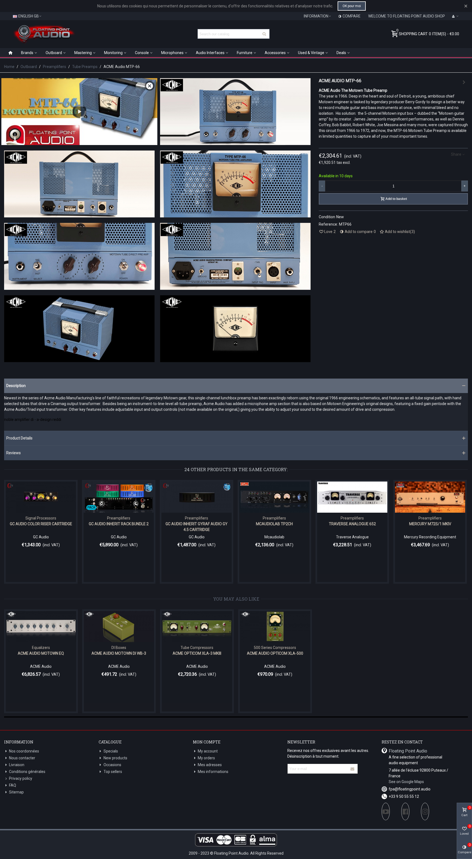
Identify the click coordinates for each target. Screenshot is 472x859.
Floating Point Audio (408, 751)
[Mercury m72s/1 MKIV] (430, 497)
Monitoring (113, 53)
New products (115, 758)
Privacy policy (20, 778)
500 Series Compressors (275, 647)
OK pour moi (352, 6)
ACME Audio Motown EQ (41, 653)
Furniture (244, 53)
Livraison (16, 765)
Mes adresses (210, 765)
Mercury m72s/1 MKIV (430, 524)
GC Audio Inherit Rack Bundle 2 (119, 524)
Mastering (83, 53)
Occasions (112, 765)
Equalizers (41, 647)
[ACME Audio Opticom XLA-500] (275, 626)
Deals (341, 53)
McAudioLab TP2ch (274, 524)
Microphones (172, 53)
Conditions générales (27, 771)
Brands (27, 53)
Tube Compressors (197, 647)
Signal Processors (40, 518)
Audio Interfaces (210, 53)
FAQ (12, 785)
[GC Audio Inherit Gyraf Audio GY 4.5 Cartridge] (196, 497)
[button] (236, 386)
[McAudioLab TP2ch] (274, 497)
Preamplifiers (118, 518)
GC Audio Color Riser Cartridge (41, 524)
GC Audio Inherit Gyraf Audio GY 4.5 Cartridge (197, 527)
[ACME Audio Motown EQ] (41, 626)
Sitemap (16, 792)
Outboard (54, 53)
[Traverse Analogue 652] (464, 82)
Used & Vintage (311, 53)
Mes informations (213, 771)
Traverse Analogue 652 (352, 524)
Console (142, 53)
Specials (111, 751)
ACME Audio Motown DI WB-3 (119, 653)
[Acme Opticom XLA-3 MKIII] (197, 626)
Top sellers (113, 771)
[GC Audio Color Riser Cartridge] (41, 497)
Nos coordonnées (24, 751)
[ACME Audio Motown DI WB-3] (119, 626)
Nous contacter (22, 758)
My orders (206, 758)
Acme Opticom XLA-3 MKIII (197, 653)
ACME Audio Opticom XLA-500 (275, 653)
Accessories (275, 53)
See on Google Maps (406, 782)
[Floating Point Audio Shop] (44, 34)
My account (208, 751)
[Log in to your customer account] (455, 16)
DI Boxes (118, 647)
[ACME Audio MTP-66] (235, 142)
